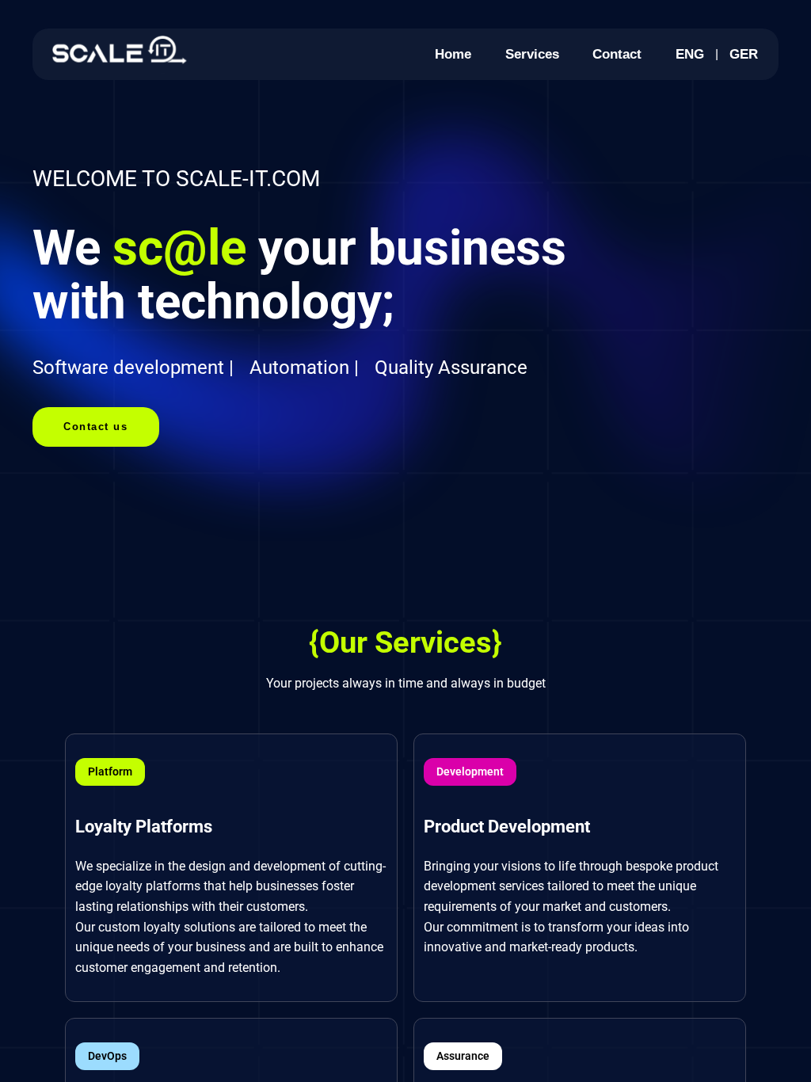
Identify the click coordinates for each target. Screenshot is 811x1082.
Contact (617, 54)
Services (532, 54)
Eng (690, 54)
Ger (743, 54)
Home (453, 54)
